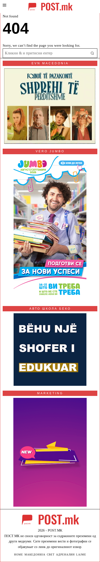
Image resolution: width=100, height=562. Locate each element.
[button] (92, 53)
